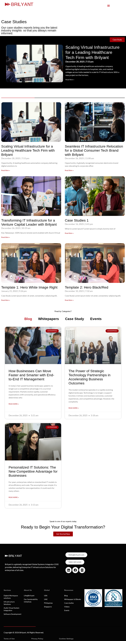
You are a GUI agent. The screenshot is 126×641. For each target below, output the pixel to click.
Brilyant (22, 632)
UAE (45, 599)
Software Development (12, 614)
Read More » (69, 80)
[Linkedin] (68, 570)
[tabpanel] (63, 417)
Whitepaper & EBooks (72, 599)
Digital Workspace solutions (11, 596)
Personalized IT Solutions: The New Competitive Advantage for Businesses (33, 471)
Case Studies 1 (77, 220)
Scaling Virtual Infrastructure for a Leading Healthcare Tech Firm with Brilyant (92, 52)
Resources (68, 590)
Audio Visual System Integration (11, 609)
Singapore (48, 607)
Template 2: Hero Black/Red (86, 287)
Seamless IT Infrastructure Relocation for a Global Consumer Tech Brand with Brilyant (94, 150)
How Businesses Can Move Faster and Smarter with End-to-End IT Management (31, 375)
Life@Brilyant (29, 595)
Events (66, 610)
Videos (67, 607)
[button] (109, 5)
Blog (66, 595)
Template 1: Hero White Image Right (29, 287)
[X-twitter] (82, 570)
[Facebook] (75, 570)
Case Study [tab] (74, 319)
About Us (28, 590)
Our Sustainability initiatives (31, 600)
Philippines (48, 603)
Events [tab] (96, 319)
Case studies (69, 603)
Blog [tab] (28, 319)
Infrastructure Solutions (9, 603)
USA (45, 595)
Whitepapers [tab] (48, 319)
